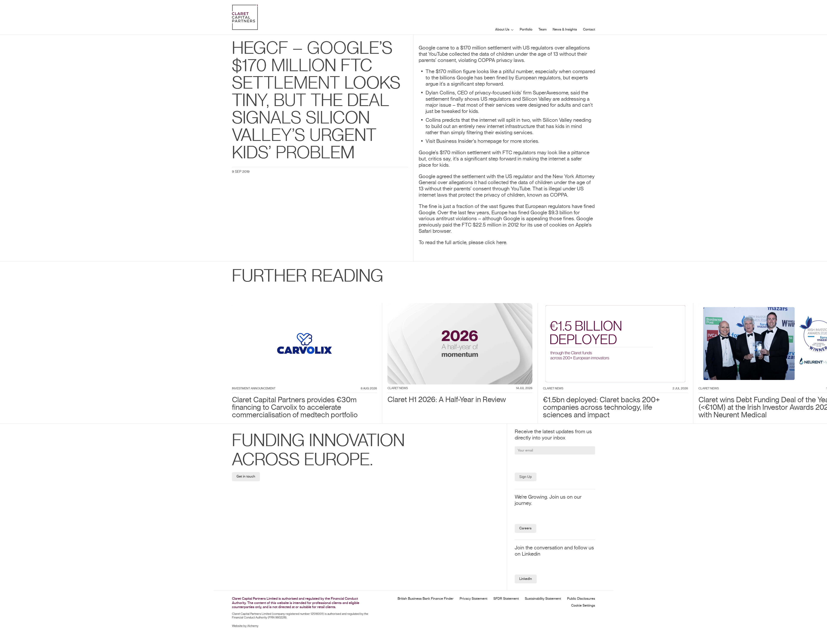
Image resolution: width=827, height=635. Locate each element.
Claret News (397, 388)
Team (542, 29)
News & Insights (565, 29)
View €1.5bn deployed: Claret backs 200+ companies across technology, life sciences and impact (611, 309)
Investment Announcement (253, 388)
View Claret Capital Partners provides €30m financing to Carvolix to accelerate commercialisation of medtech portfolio (300, 309)
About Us (502, 29)
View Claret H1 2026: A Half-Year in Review (435, 306)
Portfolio (526, 29)
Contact (589, 29)
